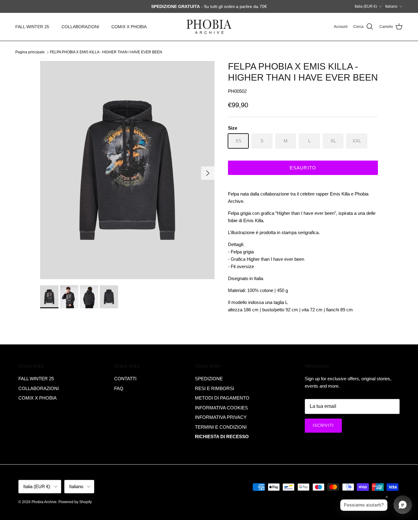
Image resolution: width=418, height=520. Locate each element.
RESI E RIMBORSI (214, 388)
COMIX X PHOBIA (129, 26)
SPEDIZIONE (209, 378)
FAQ (118, 388)
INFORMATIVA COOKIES (221, 407)
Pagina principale (30, 52)
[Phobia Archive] (209, 27)
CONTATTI (125, 378)
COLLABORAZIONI (80, 26)
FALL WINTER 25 (32, 26)
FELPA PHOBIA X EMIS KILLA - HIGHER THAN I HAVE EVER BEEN (106, 52)
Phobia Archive (44, 502)
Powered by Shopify (75, 502)
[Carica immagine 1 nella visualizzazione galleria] (127, 170)
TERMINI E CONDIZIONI (221, 427)
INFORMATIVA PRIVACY (221, 417)
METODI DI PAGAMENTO (222, 397)
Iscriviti (323, 425)
